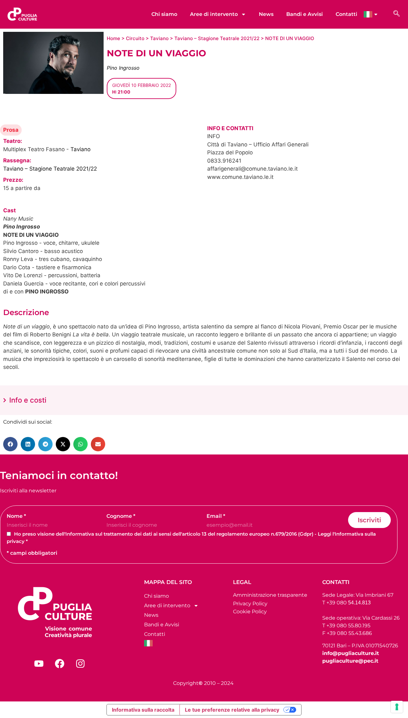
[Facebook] (59, 663)
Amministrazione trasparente (270, 595)
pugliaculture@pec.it (350, 661)
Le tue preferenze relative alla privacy (232, 710)
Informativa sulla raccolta (143, 710)
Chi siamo (164, 14)
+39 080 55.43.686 (349, 633)
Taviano (159, 38)
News (266, 14)
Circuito (135, 38)
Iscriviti (369, 520)
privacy (16, 541)
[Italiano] (374, 14)
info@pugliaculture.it (350, 653)
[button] (10, 444)
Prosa (10, 130)
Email (216, 516)
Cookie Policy (250, 612)
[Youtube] (38, 663)
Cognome (120, 516)
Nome (16, 516)
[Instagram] (80, 663)
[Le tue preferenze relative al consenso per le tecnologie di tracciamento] (397, 707)
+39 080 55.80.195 (348, 626)
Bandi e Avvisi (304, 14)
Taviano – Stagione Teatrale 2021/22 (216, 38)
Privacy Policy (250, 604)
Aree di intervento (214, 14)
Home (113, 38)
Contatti (346, 14)
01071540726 (382, 646)
